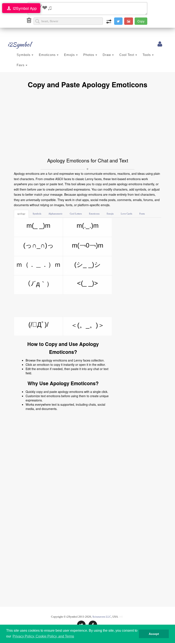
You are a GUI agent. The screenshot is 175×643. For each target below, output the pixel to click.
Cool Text (127, 55)
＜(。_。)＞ (87, 325)
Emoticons (48, 55)
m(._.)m (88, 225)
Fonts (142, 213)
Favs (21, 65)
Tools (147, 55)
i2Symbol (19, 44)
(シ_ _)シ (87, 264)
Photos (89, 55)
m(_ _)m (38, 225)
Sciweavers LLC (101, 616)
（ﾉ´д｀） (38, 283)
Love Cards (126, 213)
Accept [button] (154, 634)
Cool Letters (76, 213)
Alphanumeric (55, 213)
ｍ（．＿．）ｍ (38, 264)
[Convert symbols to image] (128, 21)
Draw (107, 55)
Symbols (24, 55)
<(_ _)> (87, 283)
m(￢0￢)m (87, 245)
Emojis (70, 55)
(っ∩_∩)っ (38, 245)
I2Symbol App (24, 8)
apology (21, 213)
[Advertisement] (87, 122)
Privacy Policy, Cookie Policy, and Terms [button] (43, 636)
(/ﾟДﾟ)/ (38, 324)
